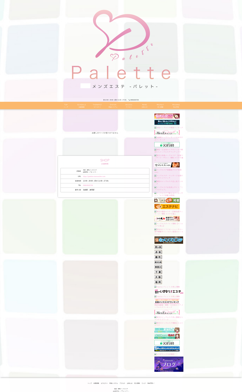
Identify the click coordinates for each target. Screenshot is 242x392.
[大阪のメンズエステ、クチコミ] (158, 276)
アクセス (122, 383)
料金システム (114, 383)
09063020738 (134, 100)
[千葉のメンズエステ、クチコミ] (158, 271)
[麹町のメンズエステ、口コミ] (158, 256)
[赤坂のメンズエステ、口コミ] (158, 251)
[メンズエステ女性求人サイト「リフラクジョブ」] (168, 188)
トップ (90, 383)
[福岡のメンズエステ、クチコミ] (158, 281)
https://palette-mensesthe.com (94, 176)
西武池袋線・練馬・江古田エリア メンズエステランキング (168, 306)
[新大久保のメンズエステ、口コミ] (158, 261)
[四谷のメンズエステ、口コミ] (158, 246)
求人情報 (137, 383)
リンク (144, 383)
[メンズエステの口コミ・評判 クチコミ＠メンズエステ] (168, 237)
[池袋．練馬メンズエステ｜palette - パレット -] (121, 49)
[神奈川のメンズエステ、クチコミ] (158, 266)
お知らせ (129, 383)
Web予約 (150, 383)
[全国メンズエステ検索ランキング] (168, 127)
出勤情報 (96, 383)
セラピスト (104, 383)
